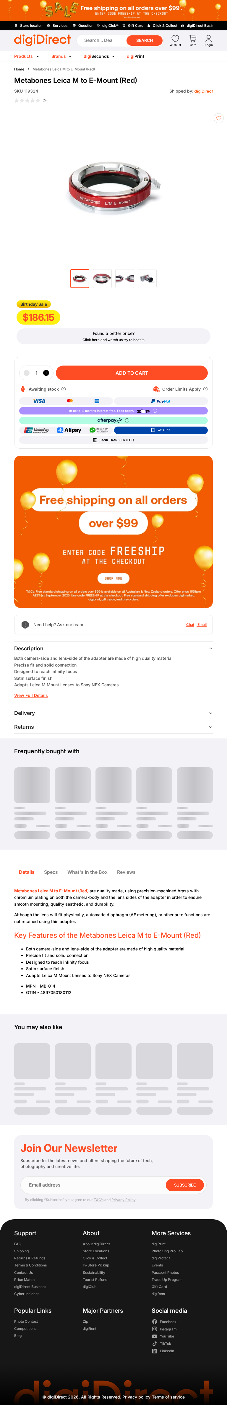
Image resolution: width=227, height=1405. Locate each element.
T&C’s (98, 1199)
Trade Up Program (167, 1279)
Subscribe (185, 1184)
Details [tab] (27, 872)
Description (28, 648)
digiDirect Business (30, 1286)
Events (157, 1265)
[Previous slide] (15, 187)
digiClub (89, 1286)
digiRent (158, 1294)
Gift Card (159, 1286)
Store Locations (96, 1251)
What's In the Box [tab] (87, 872)
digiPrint (159, 1243)
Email (202, 624)
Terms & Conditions (30, 1265)
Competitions (25, 1328)
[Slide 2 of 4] (102, 278)
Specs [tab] (51, 872)
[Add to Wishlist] (218, 118)
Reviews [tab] (126, 872)
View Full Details (31, 695)
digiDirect (57, 1396)
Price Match (24, 1279)
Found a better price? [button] (113, 333)
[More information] (63, 389)
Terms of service (168, 1396)
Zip (85, 1321)
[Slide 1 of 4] (79, 278)
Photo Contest (26, 1321)
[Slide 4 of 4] (147, 278)
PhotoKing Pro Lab (167, 1251)
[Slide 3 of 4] (124, 278)
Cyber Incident (26, 1294)
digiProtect (161, 1258)
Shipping (21, 1251)
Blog (18, 1335)
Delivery (24, 713)
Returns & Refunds (29, 1258)
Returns (24, 727)
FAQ (17, 1243)
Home (19, 69)
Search (144, 40)
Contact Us (23, 1272)
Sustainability (94, 1272)
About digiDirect (96, 1243)
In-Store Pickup (96, 1265)
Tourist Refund (95, 1279)
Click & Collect (95, 1258)
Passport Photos (165, 1272)
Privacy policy (136, 1396)
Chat (190, 624)
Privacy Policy (123, 1199)
